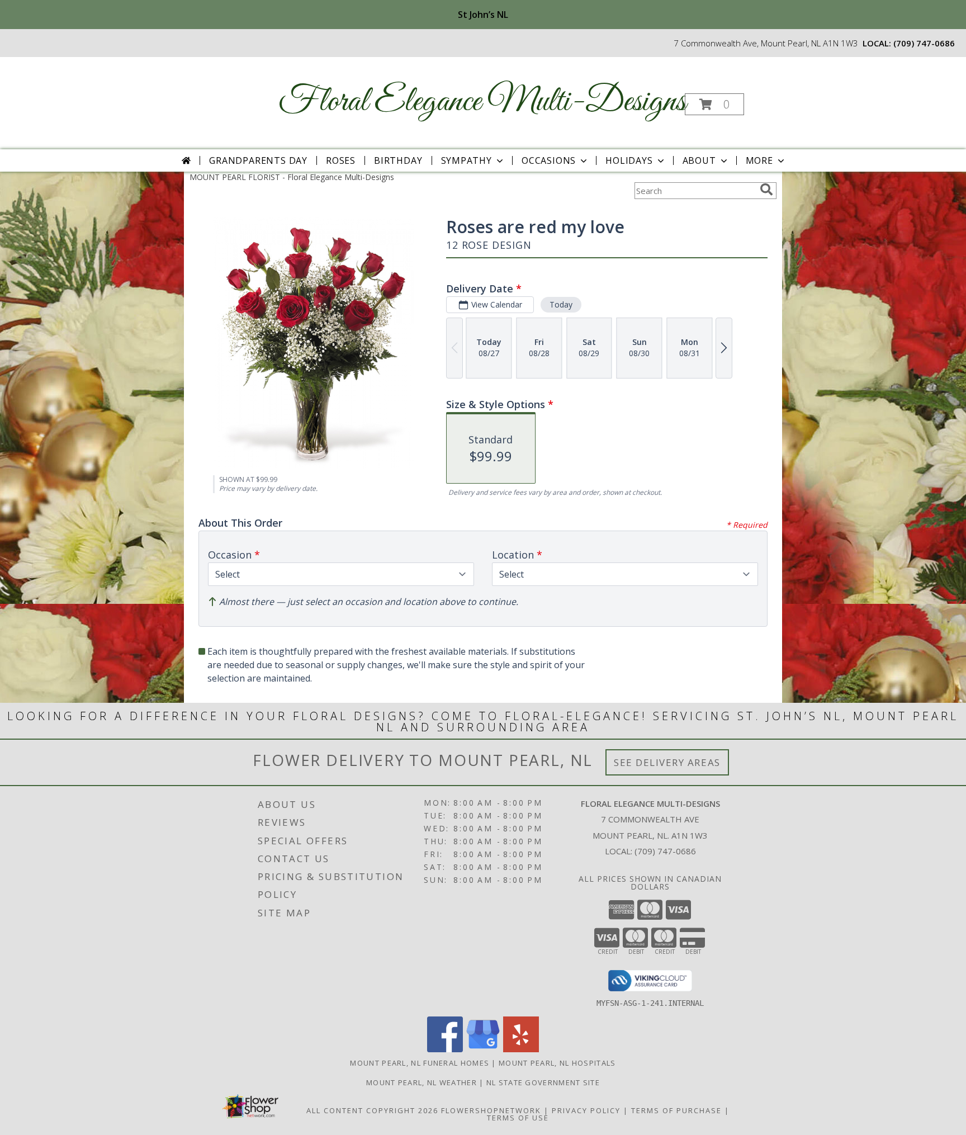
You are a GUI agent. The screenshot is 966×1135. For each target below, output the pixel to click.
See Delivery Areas (667, 762)
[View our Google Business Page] (483, 1049)
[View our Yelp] (521, 1049)
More (759, 160)
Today (561, 304)
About (699, 160)
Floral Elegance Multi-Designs (482, 102)
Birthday (398, 160)
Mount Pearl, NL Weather (421, 1082)
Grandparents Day (258, 160)
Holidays (628, 160)
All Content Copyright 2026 (372, 1110)
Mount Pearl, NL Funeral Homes (419, 1063)
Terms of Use (518, 1118)
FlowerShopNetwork (491, 1110)
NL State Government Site (543, 1082)
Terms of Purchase (676, 1110)
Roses (341, 160)
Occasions (549, 160)
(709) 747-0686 (924, 43)
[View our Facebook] (445, 1049)
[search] (766, 189)
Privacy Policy (586, 1110)
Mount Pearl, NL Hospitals (557, 1063)
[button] (714, 104)
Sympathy (466, 160)
